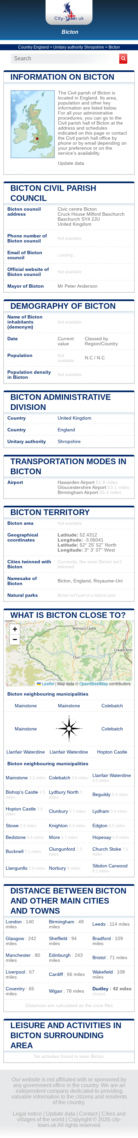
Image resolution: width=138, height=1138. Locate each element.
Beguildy (101, 794)
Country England (33, 47)
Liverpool (15, 972)
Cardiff (56, 974)
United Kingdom (74, 418)
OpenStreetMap (93, 683)
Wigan (55, 991)
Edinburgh (60, 955)
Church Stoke (106, 849)
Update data (71, 163)
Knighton (58, 825)
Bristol (99, 957)
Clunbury (58, 811)
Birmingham (61, 921)
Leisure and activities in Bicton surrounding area (65, 1035)
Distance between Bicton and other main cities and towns (68, 900)
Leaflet (47, 683)
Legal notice (27, 1114)
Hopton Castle (112, 752)
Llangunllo (16, 868)
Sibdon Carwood (110, 865)
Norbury (57, 868)
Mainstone (26, 705)
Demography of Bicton (63, 305)
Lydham (100, 811)
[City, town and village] (69, 12)
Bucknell (14, 851)
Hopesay (101, 837)
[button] (15, 629)
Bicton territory (50, 512)
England (66, 429)
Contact (88, 1114)
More (54, 837)
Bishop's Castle (22, 792)
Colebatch (112, 705)
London (14, 921)
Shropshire (69, 441)
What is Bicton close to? (68, 615)
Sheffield (58, 938)
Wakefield (102, 972)
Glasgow (15, 938)
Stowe (12, 825)
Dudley (100, 988)
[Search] (123, 59)
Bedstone (16, 837)
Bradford (101, 938)
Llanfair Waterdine (25, 752)
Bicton (70, 32)
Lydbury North (64, 792)
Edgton (100, 825)
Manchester (18, 955)
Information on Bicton (62, 76)
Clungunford (62, 849)
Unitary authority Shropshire (78, 47)
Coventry (15, 988)
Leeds (99, 924)
